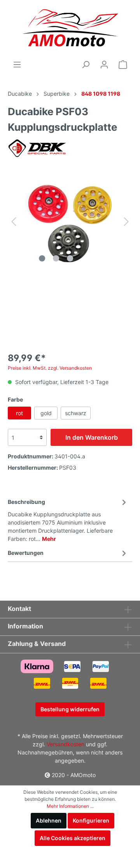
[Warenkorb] (123, 64)
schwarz (75, 413)
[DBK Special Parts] (38, 148)
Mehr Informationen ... (70, 806)
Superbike (57, 93)
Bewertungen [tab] (26, 552)
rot (19, 413)
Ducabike (20, 93)
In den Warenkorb (91, 437)
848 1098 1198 (100, 93)
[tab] (68, 519)
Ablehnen (48, 820)
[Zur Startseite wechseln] (70, 29)
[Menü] (17, 64)
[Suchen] (85, 64)
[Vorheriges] (13, 221)
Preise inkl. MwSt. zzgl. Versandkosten (50, 368)
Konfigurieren (91, 820)
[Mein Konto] (104, 64)
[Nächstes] (126, 221)
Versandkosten (65, 744)
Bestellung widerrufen (70, 709)
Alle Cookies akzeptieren (72, 838)
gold (46, 413)
